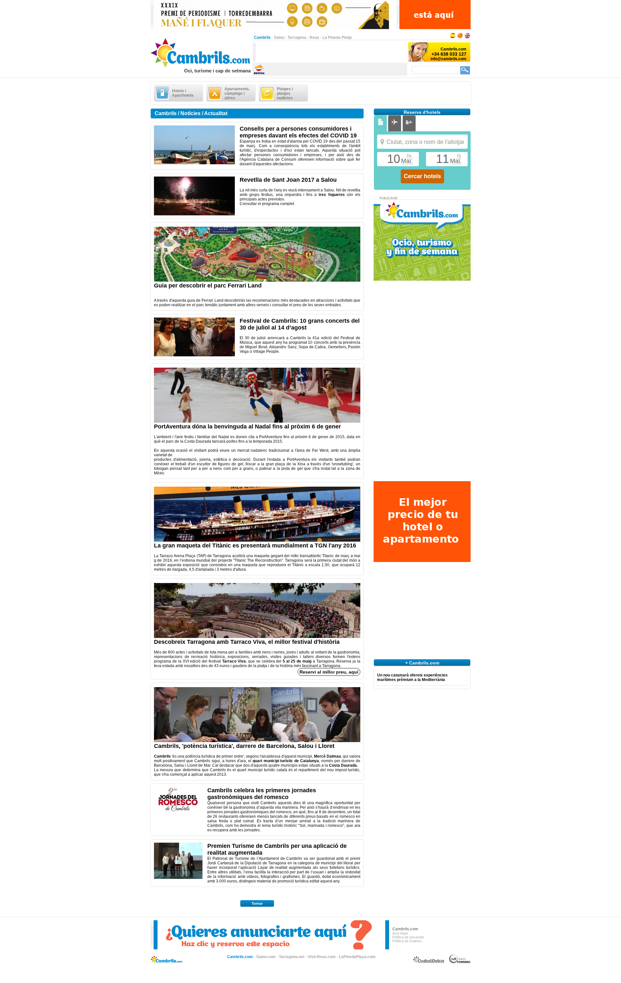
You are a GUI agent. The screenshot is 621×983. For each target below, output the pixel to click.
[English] (467, 37)
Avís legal (400, 933)
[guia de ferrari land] (257, 280)
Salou (279, 37)
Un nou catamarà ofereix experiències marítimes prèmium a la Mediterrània (412, 677)
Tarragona (297, 37)
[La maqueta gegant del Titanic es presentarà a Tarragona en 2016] (257, 540)
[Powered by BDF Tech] (460, 962)
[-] (257, 421)
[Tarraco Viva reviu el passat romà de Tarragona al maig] (257, 636)
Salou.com (266, 957)
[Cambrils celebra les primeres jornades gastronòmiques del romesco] (178, 810)
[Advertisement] (331, 52)
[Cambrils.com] (201, 66)
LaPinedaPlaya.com (357, 957)
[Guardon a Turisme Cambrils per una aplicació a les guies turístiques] (178, 877)
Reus (314, 37)
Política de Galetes (407, 941)
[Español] (452, 37)
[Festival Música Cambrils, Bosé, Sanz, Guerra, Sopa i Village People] (194, 355)
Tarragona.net (291, 957)
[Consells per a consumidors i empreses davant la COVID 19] (194, 163)
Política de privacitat (408, 937)
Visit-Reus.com (322, 957)
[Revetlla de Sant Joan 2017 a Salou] (194, 214)
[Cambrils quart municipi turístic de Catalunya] (257, 741)
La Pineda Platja (337, 37)
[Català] (460, 37)
